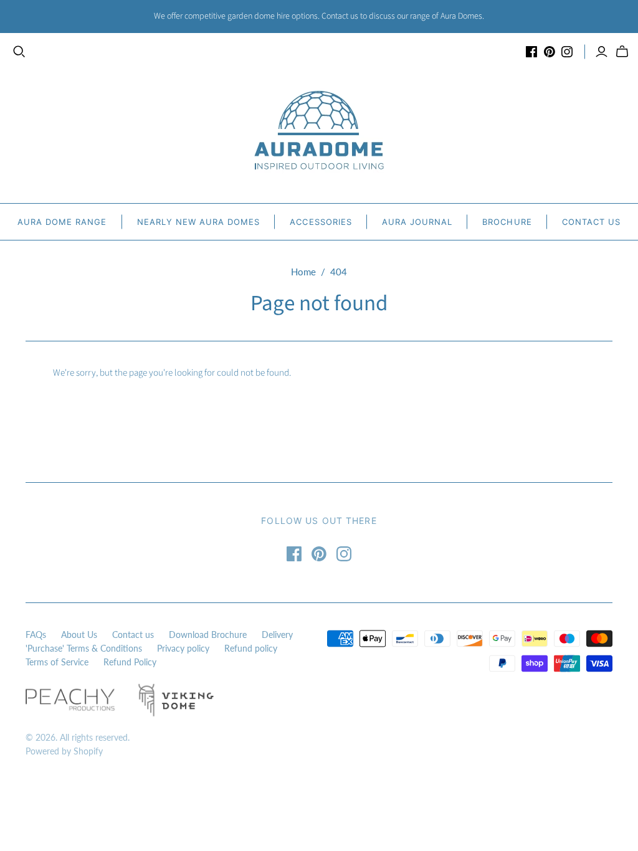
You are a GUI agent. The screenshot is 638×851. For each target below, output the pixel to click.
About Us (79, 634)
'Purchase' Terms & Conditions (84, 648)
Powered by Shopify (64, 751)
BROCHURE (506, 222)
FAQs (36, 634)
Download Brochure (208, 634)
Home (303, 271)
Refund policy (250, 648)
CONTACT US (591, 222)
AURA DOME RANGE (62, 222)
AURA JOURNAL (417, 222)
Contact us (133, 634)
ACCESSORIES (320, 222)
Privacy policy (183, 648)
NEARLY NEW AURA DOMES (198, 222)
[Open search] (19, 51)
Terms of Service (57, 662)
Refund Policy (129, 662)
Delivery (277, 634)
